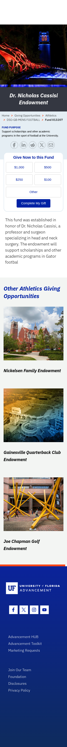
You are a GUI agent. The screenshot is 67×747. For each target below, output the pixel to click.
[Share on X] (42, 145)
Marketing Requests (24, 650)
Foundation (17, 676)
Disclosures (17, 683)
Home (5, 115)
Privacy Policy (19, 690)
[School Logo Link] (31, 588)
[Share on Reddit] (33, 145)
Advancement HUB (23, 636)
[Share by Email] (51, 145)
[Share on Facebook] (15, 145)
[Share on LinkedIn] (24, 145)
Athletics (50, 115)
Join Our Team (19, 669)
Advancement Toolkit (25, 643)
